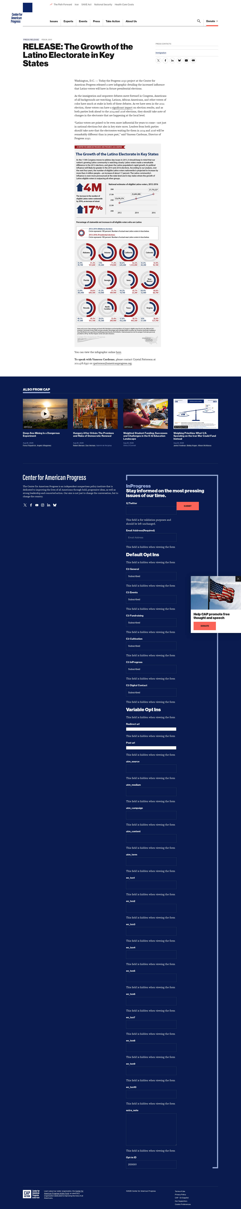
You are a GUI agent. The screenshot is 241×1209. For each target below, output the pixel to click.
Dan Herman (90, 445)
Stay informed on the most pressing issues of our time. (165, 491)
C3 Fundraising (134, 615)
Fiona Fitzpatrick (29, 445)
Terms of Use (180, 1191)
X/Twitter (131, 503)
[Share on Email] (186, 60)
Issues (54, 21)
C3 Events (132, 592)
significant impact (122, 107)
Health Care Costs (124, 4)
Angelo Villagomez (44, 445)
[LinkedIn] (48, 505)
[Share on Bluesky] (179, 60)
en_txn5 (130, 970)
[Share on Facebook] (165, 60)
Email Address (140, 530)
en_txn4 (130, 947)
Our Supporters (181, 1201)
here (118, 352)
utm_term (131, 854)
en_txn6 (130, 994)
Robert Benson (79, 445)
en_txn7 (130, 1017)
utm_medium (133, 784)
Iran (77, 4)
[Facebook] (31, 505)
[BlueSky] (54, 505)
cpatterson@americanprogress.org (112, 363)
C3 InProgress (134, 662)
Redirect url (133, 724)
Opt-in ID (131, 1157)
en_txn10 (131, 1087)
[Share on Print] (193, 60)
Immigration (161, 53)
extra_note (132, 1110)
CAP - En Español (182, 1198)
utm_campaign (134, 808)
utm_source (132, 761)
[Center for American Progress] (28, 13)
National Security (103, 4)
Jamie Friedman (179, 445)
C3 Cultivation (134, 638)
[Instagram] (42, 505)
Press (96, 21)
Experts (68, 21)
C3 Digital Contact (136, 685)
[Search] (199, 22)
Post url (130, 742)
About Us (131, 21)
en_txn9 (130, 1063)
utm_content (133, 831)
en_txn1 (130, 877)
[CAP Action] (32, 1194)
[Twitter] (25, 505)
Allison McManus (204, 445)
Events (83, 21)
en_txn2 (130, 901)
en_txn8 (130, 1040)
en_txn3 (130, 924)
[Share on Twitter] (158, 60)
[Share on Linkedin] (172, 60)
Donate (211, 21)
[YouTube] (37, 505)
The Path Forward (63, 4)
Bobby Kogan (192, 445)
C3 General (132, 569)
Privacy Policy (180, 1194)
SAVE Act (86, 4)
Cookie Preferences (183, 1204)
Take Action (113, 21)
